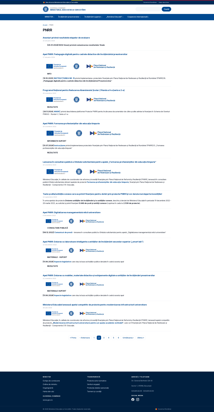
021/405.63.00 (148, 391)
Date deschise (164, 2)
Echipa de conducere (51, 381)
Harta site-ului (48, 391)
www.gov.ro (48, 400)
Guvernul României (150, 2)
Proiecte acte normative (96, 381)
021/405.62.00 (136, 391)
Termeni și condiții (94, 391)
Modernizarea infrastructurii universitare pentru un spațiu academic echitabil (87, 323)
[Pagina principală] (46, 9)
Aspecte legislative (62, 262)
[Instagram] (137, 399)
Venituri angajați (93, 384)
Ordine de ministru (50, 384)
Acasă (45, 25)
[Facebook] (132, 399)
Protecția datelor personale (98, 388)
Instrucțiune (59, 145)
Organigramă (48, 388)
